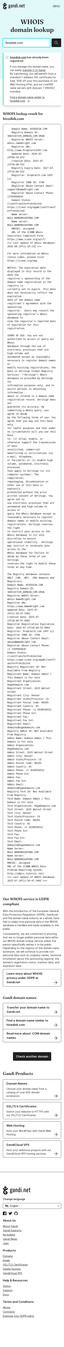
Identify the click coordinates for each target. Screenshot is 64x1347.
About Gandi (10, 1226)
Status (7, 1285)
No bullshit (9, 1234)
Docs (6, 1294)
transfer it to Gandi (33, 70)
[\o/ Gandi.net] (32, 1190)
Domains (8, 1256)
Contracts (9, 1311)
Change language (14, 1199)
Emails (6, 1260)
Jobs (6, 1243)
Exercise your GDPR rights (18, 1315)
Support (8, 1290)
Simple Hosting (12, 1268)
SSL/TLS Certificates (15, 1264)
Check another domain (32, 1056)
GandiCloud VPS (12, 1273)
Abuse (6, 1307)
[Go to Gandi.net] (14, 6)
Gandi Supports (12, 1230)
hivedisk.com (18, 57)
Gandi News (10, 1238)
